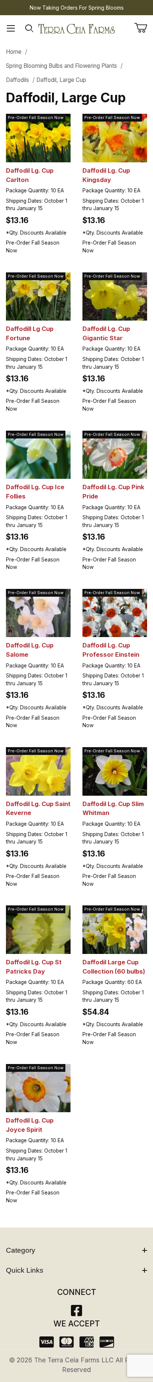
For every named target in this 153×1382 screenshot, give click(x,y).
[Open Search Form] (30, 28)
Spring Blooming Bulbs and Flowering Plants (61, 65)
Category (20, 1250)
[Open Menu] (11, 28)
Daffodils (17, 79)
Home (14, 51)
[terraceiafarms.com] (76, 28)
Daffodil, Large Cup (61, 79)
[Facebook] (76, 1313)
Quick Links (24, 1270)
